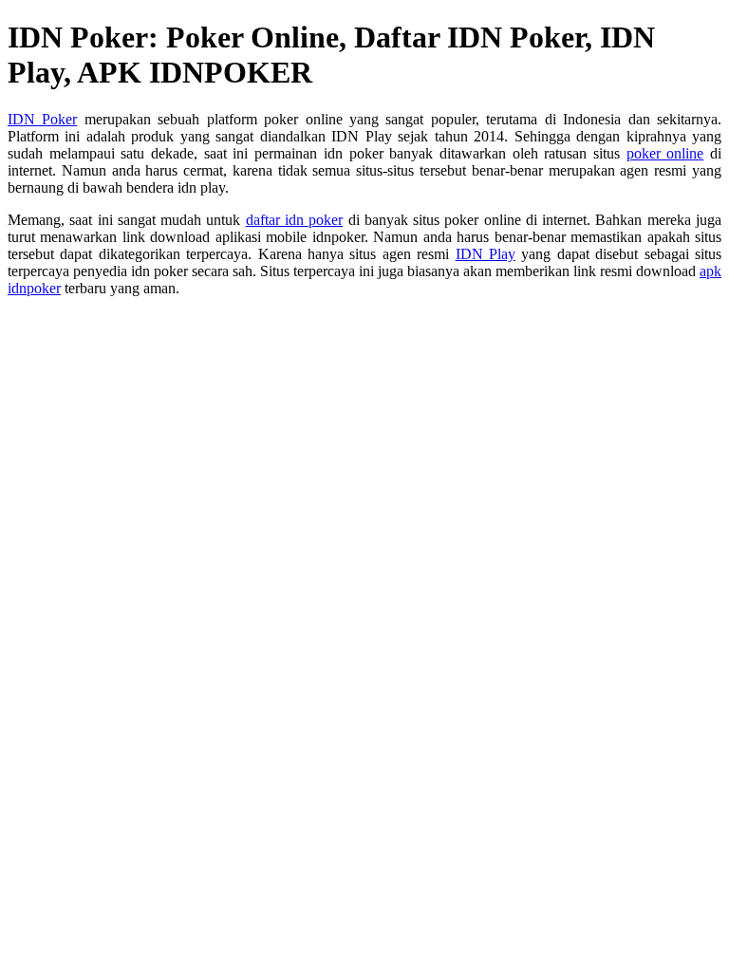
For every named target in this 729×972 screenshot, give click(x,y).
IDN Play (485, 254)
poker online (665, 153)
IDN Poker (42, 119)
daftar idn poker (295, 220)
